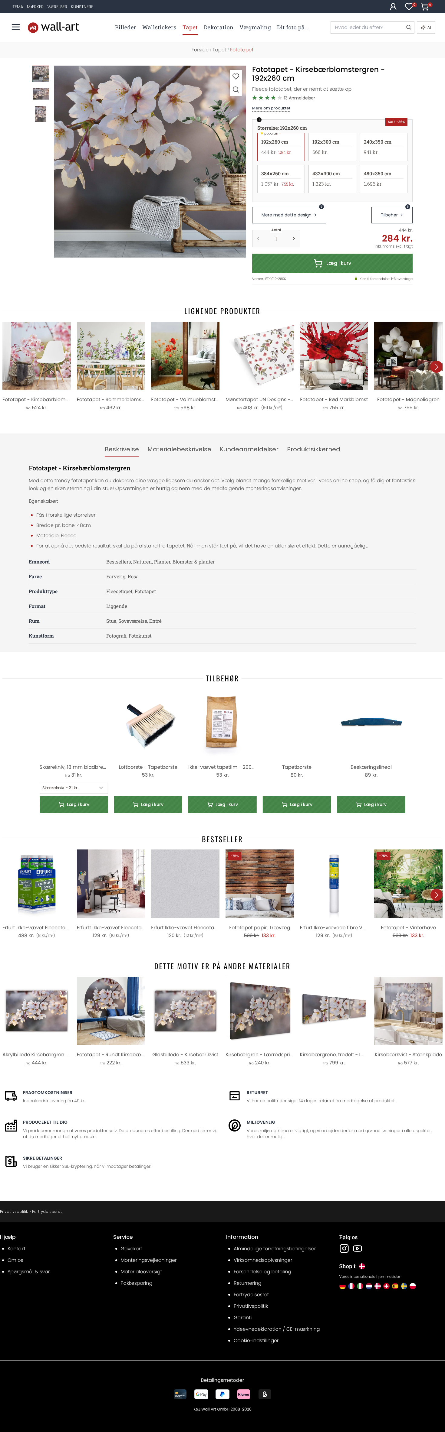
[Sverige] (404, 1286)
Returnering (247, 1283)
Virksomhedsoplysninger (263, 1260)
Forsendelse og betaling (262, 1271)
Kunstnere (82, 7)
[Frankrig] (351, 1286)
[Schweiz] (386, 1286)
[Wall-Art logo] (53, 27)
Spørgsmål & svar (29, 1271)
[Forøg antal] (294, 238)
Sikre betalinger (42, 1158)
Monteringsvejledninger (149, 1260)
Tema (17, 7)
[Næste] (436, 367)
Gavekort (131, 1248)
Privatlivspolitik (14, 1211)
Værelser (57, 7)
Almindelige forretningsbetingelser (275, 1248)
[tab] (122, 449)
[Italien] (360, 1286)
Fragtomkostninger (47, 1092)
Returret (257, 1092)
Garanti (243, 1317)
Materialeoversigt (141, 1271)
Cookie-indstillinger (256, 1340)
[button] (150, 162)
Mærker (35, 7)
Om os (15, 1260)
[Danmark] (377, 1286)
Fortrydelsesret (47, 1211)
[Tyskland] (342, 1286)
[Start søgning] (408, 27)
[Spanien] (395, 1286)
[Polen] (413, 1286)
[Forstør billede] (236, 89)
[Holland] (369, 1286)
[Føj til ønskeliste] (236, 76)
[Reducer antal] (258, 238)
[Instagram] (344, 1248)
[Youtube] (357, 1248)
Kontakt (16, 1248)
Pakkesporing (137, 1283)
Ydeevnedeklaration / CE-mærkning (277, 1329)
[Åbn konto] (393, 6)
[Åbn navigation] (16, 27)
